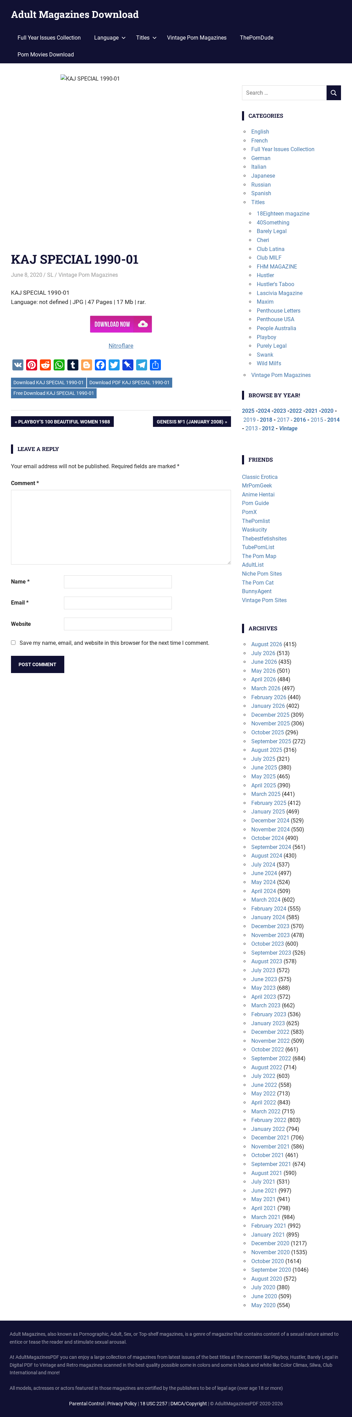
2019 (249, 420)
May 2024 (263, 882)
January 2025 (268, 811)
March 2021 (265, 1217)
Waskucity (254, 529)
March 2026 (265, 688)
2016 (300, 420)
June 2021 (264, 1190)
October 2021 (267, 1155)
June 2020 (264, 1296)
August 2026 (266, 644)
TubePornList (258, 547)
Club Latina (271, 249)
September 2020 (271, 1270)
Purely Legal (272, 346)
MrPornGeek (257, 485)
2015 (317, 420)
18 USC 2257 (153, 1403)
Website (21, 624)
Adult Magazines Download (75, 14)
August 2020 (266, 1279)
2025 (248, 411)
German (261, 158)
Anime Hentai (258, 494)
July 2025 (263, 759)
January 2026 (268, 706)
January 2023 (268, 1023)
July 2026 (263, 653)
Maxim (265, 301)
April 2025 (263, 785)
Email (20, 602)
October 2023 (267, 944)
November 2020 (270, 1252)
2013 (251, 428)
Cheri (263, 240)
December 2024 (270, 820)
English (260, 131)
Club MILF (269, 257)
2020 (327, 411)
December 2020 (270, 1243)
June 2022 (264, 1085)
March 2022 (265, 1111)
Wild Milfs (269, 363)
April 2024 (263, 891)
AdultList (253, 564)
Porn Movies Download (46, 54)
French (259, 140)
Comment (25, 483)
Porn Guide (255, 503)
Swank (265, 354)
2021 (311, 411)
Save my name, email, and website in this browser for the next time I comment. (114, 643)
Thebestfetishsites (264, 538)
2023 (280, 411)
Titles (258, 202)
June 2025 (264, 767)
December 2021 (270, 1137)
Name (20, 581)
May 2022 (263, 1093)
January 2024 (268, 917)
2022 (295, 411)
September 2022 (271, 1058)
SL (50, 275)
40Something (273, 222)
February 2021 (268, 1225)
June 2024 (264, 873)
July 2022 (263, 1076)
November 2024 (270, 829)
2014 (333, 420)
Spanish (261, 193)
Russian (261, 184)
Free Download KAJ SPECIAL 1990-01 (53, 393)
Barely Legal (272, 231)
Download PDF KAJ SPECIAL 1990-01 (129, 382)
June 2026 (264, 662)
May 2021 (263, 1199)
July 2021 (263, 1181)
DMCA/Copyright (188, 1403)
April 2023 (263, 997)
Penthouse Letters (278, 310)
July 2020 (263, 1287)
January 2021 (268, 1234)
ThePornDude (256, 37)
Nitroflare (121, 345)
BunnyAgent (257, 591)
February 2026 (268, 697)
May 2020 (263, 1305)
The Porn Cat (258, 582)
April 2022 (263, 1102)
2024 (264, 411)
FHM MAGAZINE (277, 266)
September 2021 (271, 1164)
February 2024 (268, 908)
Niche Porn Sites (262, 573)
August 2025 (266, 750)
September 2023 (271, 952)
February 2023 (268, 1014)
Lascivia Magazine (279, 293)
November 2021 (270, 1146)
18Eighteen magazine (283, 213)
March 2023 (265, 1005)
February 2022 (268, 1120)
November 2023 (270, 935)
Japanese (263, 175)
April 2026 (263, 679)
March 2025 (265, 794)
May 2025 (263, 776)
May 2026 (263, 671)
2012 (268, 428)
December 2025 (270, 715)
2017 (283, 420)
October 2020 (267, 1261)
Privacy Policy (122, 1403)
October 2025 (267, 732)
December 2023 (270, 926)
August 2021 (266, 1173)
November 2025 (270, 723)
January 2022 (268, 1129)
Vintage (288, 428)
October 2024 (267, 838)
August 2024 (266, 855)
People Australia (276, 328)
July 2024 (263, 864)
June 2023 (264, 979)
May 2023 (263, 988)
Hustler (265, 275)
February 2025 (268, 803)
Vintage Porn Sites (264, 600)
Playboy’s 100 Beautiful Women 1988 (64, 423)
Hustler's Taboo (275, 284)
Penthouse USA (275, 319)
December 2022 (270, 1032)
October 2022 (267, 1049)
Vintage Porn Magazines (197, 37)
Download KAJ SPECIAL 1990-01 (48, 382)
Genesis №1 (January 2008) (189, 423)
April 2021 (263, 1208)
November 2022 (270, 1041)
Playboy (266, 337)
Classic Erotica (260, 477)
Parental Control (86, 1403)
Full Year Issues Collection (49, 37)
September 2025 (271, 741)
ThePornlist (256, 521)
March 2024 (265, 899)
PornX (249, 512)
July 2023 (263, 970)
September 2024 (271, 847)
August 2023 (266, 961)
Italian (258, 167)
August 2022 (266, 1067)
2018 (266, 420)
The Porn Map (259, 556)
